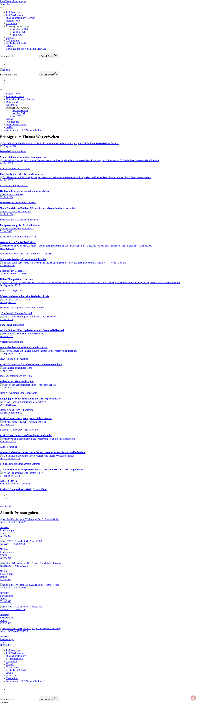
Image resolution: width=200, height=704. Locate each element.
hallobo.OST (18, 32)
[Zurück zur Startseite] (5, 4)
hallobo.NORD (20, 29)
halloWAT (17, 34)
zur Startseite (6, 506)
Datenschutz (12, 678)
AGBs (9, 46)
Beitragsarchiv (13, 20)
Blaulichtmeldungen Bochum (20, 18)
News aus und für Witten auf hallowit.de (26, 48)
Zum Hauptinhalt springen (13, 1)
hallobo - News (13, 12)
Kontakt (10, 37)
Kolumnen (11, 23)
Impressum (11, 675)
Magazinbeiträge (14, 658)
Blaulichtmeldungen (16, 656)
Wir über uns (12, 40)
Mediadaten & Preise (16, 43)
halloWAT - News (15, 15)
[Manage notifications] (193, 697)
